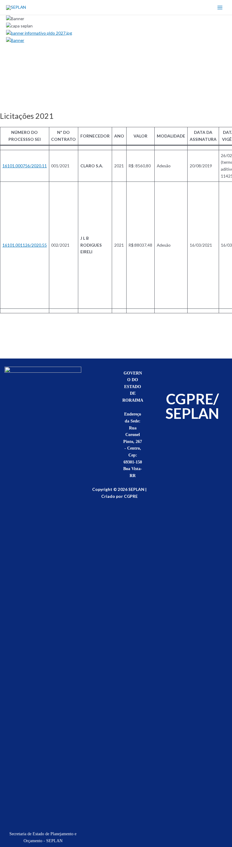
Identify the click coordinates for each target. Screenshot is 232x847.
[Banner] (15, 39)
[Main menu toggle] (220, 7)
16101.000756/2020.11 (24, 165)
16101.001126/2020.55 (24, 245)
